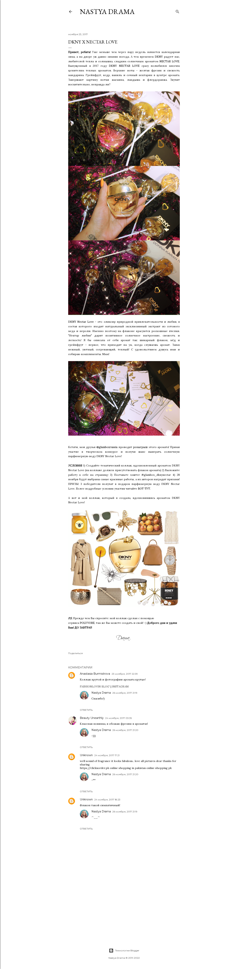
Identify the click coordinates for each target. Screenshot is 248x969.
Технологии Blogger (127, 950)
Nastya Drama (101, 692)
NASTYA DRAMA (107, 11)
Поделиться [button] (75, 653)
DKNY (159, 56)
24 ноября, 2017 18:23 (107, 799)
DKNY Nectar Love (81, 321)
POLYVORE (87, 623)
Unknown (86, 755)
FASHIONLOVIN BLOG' (95, 686)
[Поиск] (177, 11)
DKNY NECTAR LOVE (124, 66)
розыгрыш (140, 447)
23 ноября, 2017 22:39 (125, 673)
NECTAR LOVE (169, 61)
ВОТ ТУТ (144, 488)
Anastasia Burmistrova (95, 673)
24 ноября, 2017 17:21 (107, 755)
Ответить (86, 709)
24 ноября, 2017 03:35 (118, 718)
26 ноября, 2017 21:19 (124, 692)
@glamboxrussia (106, 447)
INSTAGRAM (120, 686)
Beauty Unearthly (92, 718)
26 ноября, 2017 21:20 (125, 730)
